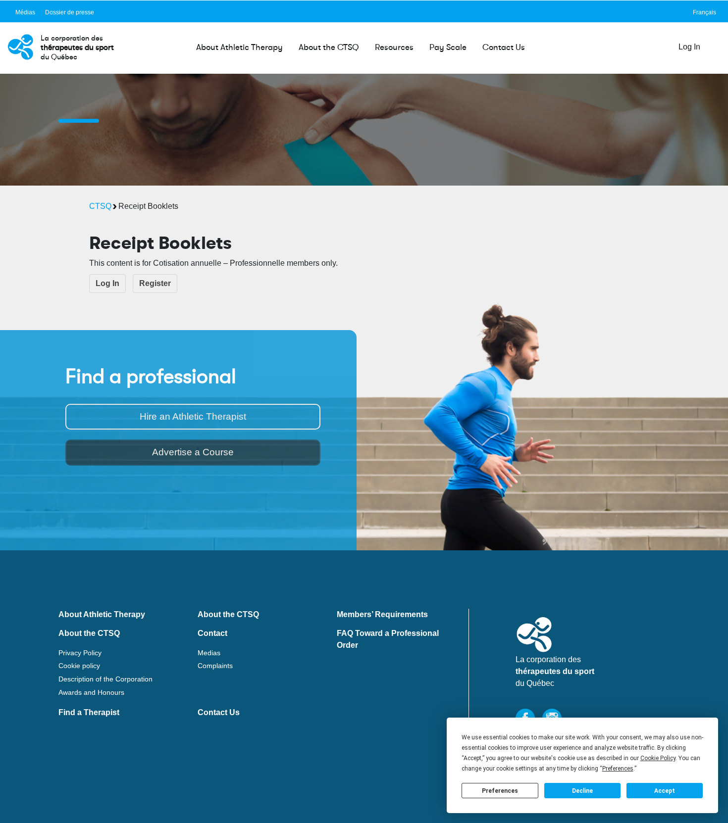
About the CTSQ (329, 47)
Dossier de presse (69, 12)
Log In (689, 47)
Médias (25, 12)
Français (704, 12)
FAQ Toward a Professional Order (388, 637)
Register (155, 283)
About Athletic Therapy (239, 47)
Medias (209, 653)
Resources (394, 47)
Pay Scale (448, 47)
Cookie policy (79, 666)
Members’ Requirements (382, 614)
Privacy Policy (80, 653)
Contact (212, 633)
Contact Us (503, 47)
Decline (582, 790)
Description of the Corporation (105, 679)
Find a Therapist (88, 712)
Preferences (500, 790)
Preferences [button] (617, 768)
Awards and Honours (91, 692)
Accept (664, 790)
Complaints (215, 666)
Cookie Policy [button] (658, 758)
